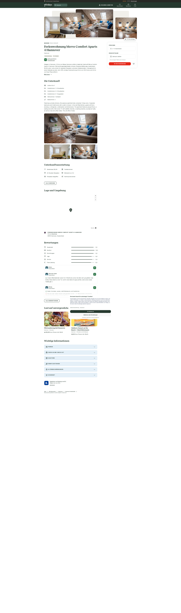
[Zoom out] (96, 198)
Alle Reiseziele (52, 391)
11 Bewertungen (51, 60)
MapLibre (93, 228)
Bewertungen (134, 1)
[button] (47, 74)
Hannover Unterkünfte (70, 391)
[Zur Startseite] (48, 5)
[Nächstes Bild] (68, 319)
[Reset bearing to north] (96, 200)
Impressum (52, 385)
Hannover (60, 391)
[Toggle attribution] (96, 228)
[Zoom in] (96, 196)
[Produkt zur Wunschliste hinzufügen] (133, 63)
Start (45, 391)
